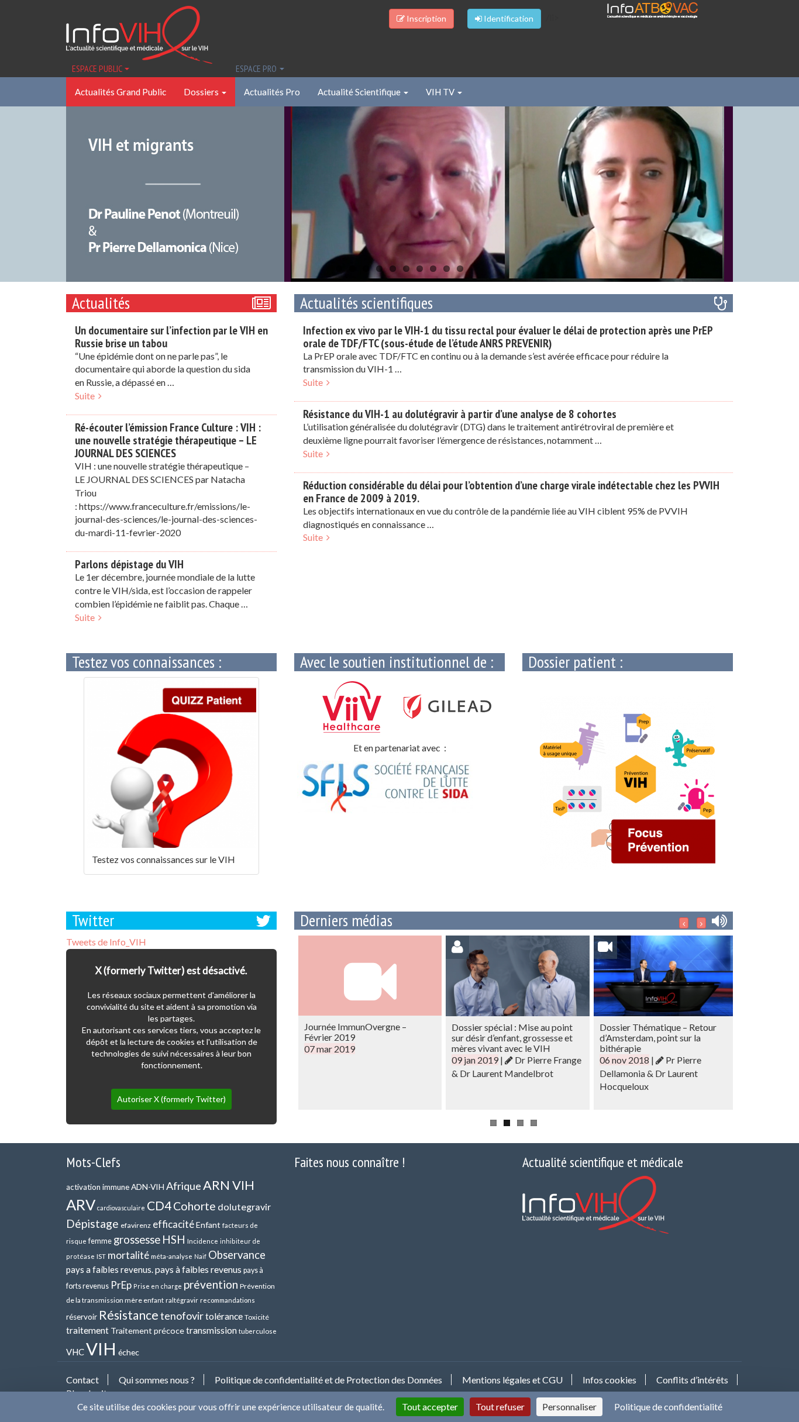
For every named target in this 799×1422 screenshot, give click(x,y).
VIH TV (441, 92)
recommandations (227, 1300)
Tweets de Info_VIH (106, 941)
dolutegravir (244, 1206)
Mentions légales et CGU (512, 1379)
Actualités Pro (272, 92)
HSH (173, 1239)
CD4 (159, 1205)
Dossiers (202, 92)
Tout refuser (500, 1406)
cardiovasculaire (121, 1208)
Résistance (129, 1314)
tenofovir (182, 1315)
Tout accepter (430, 1406)
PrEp (121, 1285)
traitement (87, 1330)
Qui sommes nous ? (157, 1379)
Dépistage (92, 1223)
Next (753, 192)
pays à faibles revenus (198, 1269)
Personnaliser (569, 1406)
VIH (101, 1348)
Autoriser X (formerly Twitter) (171, 1099)
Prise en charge (157, 1286)
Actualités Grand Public (120, 92)
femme (100, 1241)
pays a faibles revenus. (109, 1269)
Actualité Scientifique (360, 92)
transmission (211, 1329)
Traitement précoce (147, 1330)
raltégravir (182, 1300)
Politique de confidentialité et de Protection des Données (328, 1379)
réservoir (81, 1316)
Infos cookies (609, 1379)
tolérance (224, 1316)
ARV (80, 1204)
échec (128, 1352)
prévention (211, 1284)
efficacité (173, 1224)
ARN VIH (228, 1185)
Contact (82, 1379)
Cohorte (194, 1206)
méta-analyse (171, 1256)
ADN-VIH (147, 1187)
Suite (86, 395)
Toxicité (256, 1317)
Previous (45, 192)
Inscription (425, 18)
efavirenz (135, 1225)
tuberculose (258, 1331)
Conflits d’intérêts (692, 1379)
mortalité (128, 1255)
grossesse (136, 1239)
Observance (237, 1254)
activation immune (97, 1187)
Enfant (208, 1225)
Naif (200, 1256)
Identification (507, 18)
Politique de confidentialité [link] (668, 1406)
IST (101, 1256)
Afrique (183, 1185)
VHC (75, 1352)
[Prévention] (627, 783)
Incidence (202, 1241)
